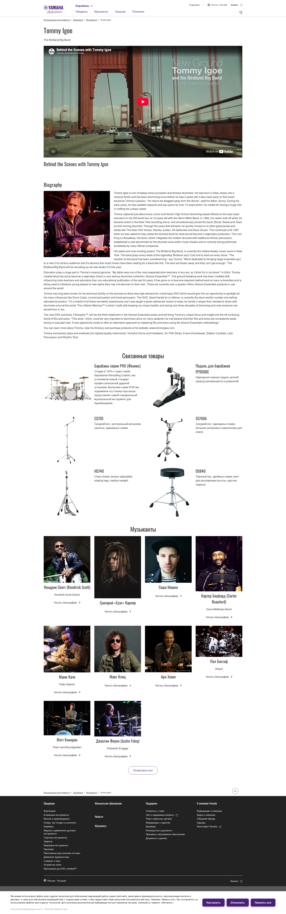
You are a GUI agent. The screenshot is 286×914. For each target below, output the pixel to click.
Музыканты (101, 11)
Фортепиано (50, 810)
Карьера (201, 822)
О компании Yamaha (207, 803)
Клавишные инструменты (56, 814)
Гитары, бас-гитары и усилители (60, 822)
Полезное (138, 11)
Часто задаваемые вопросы (160, 814)
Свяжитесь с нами (155, 810)
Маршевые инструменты (56, 845)
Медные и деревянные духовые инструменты (60, 832)
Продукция (49, 803)
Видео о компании (206, 814)
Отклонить (238, 902)
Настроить (213, 902)
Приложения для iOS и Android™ (60, 868)
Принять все (263, 902)
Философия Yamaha (207, 826)
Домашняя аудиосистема (56, 856)
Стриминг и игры (52, 860)
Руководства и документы (159, 830)
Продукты (82, 11)
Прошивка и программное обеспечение (165, 834)
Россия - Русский (219, 4)
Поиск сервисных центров (159, 818)
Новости (99, 817)
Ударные (48, 841)
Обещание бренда (206, 818)
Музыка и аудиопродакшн (57, 818)
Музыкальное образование (108, 803)
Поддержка (194, 4)
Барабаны (82, 6)
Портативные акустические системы (62, 853)
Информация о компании (209, 810)
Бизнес (234, 4)
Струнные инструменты (55, 837)
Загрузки (120, 11)
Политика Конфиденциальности (27, 909)
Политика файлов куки (56, 909)
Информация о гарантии (158, 822)
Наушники (49, 849)
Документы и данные (156, 838)
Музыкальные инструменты (57, 19)
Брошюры (151, 826)
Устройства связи (52, 864)
